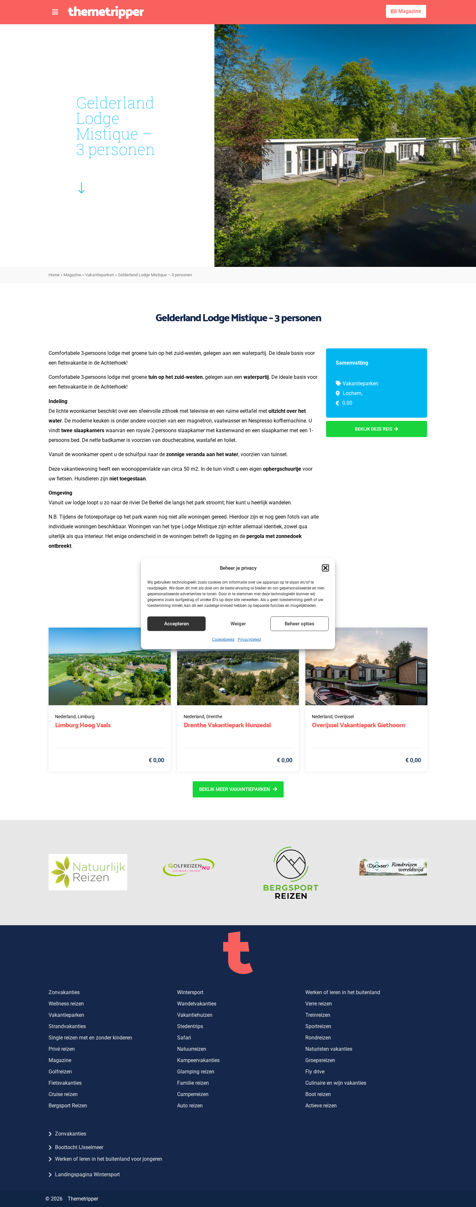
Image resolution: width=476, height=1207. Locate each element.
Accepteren (176, 624)
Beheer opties (299, 624)
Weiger (238, 624)
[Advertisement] (376, 487)
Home (54, 274)
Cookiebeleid (223, 639)
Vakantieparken (99, 274)
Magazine (72, 274)
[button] (325, 568)
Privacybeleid (249, 639)
